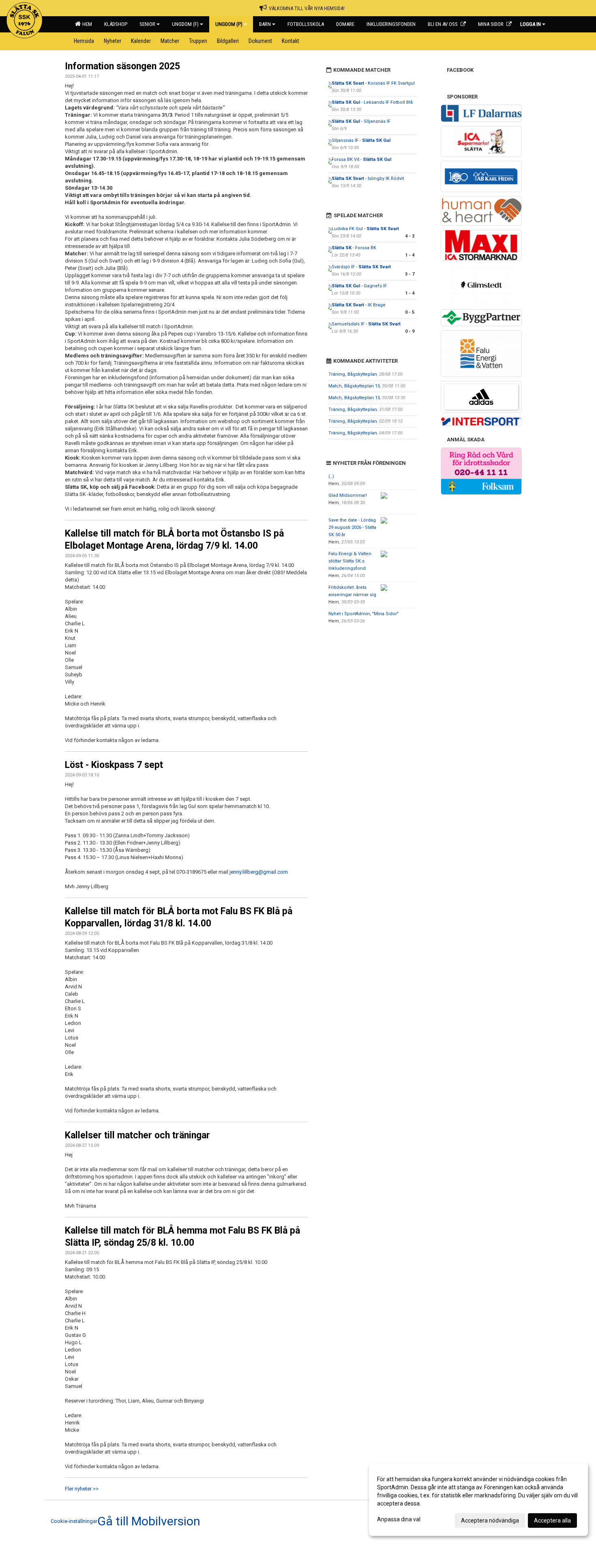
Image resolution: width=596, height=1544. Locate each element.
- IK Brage (359, 305)
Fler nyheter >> (82, 1489)
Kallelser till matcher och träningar (137, 1135)
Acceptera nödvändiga (490, 1520)
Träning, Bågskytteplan (352, 374)
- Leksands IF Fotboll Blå (372, 102)
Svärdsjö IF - (361, 266)
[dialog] (478, 1499)
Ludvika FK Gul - (365, 228)
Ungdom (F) (185, 24)
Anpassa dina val (398, 1519)
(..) (331, 476)
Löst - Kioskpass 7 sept (114, 764)
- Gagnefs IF (359, 286)
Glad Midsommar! (347, 495)
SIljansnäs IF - (361, 140)
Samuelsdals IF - (366, 324)
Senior (147, 24)
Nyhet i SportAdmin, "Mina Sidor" (363, 613)
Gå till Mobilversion (148, 1521)
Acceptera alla (552, 1520)
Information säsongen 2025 (122, 66)
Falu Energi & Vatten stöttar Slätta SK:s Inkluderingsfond (349, 561)
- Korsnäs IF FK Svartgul (373, 83)
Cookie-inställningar (74, 1521)
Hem (86, 24)
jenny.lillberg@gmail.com (258, 872)
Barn (265, 24)
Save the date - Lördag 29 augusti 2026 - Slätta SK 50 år (352, 527)
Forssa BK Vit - (361, 159)
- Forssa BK (354, 247)
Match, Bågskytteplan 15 (354, 386)
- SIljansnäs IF (361, 121)
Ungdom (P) (228, 24)
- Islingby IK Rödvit (368, 178)
